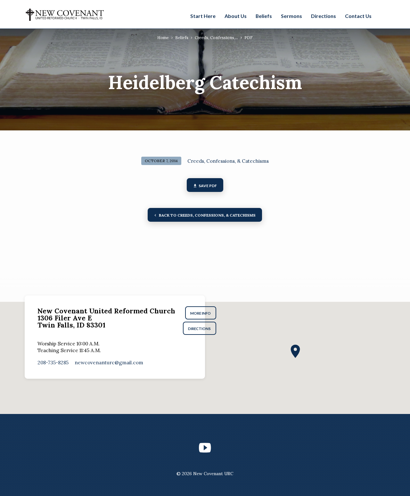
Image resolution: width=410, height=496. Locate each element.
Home (163, 37)
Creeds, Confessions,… (216, 37)
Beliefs (264, 16)
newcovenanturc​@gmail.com (109, 363)
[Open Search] (381, 15)
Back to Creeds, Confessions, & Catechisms (207, 215)
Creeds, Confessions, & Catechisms (228, 161)
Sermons (291, 16)
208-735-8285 (53, 363)
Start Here (203, 16)
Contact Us (358, 16)
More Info (200, 313)
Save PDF (207, 185)
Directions (323, 16)
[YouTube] (205, 448)
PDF (248, 37)
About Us (236, 16)
